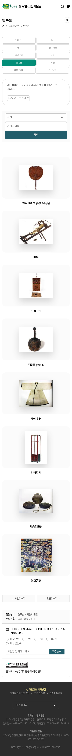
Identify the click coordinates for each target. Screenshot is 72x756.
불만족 (54, 639)
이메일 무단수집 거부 (19, 693)
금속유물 (53, 47)
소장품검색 (14, 26)
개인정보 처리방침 (37, 689)
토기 (53, 40)
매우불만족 (15, 643)
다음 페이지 (52, 598)
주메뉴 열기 (68, 6)
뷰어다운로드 (56, 693)
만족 (29, 639)
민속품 (19, 62)
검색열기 (62, 6)
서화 (53, 55)
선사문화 (52, 70)
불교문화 (19, 55)
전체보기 (19, 40)
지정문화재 (19, 70)
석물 (53, 62)
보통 (41, 639)
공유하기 (67, 20)
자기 (19, 47)
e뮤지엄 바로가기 (17, 98)
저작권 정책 (39, 693)
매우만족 (14, 639)
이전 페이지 (20, 598)
